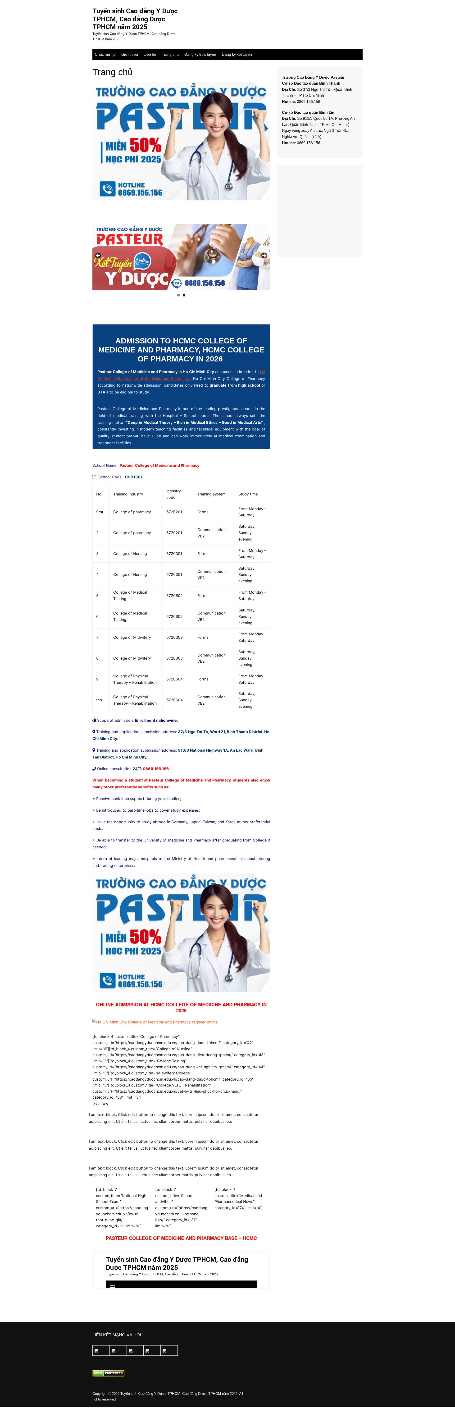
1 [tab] (178, 295)
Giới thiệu (129, 54)
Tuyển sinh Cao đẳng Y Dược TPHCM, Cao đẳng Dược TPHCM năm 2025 (135, 19)
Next (264, 255)
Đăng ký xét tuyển (237, 54)
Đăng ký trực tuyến (200, 54)
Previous (98, 255)
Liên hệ (150, 54)
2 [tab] (184, 295)
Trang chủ (170, 54)
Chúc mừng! (105, 54)
